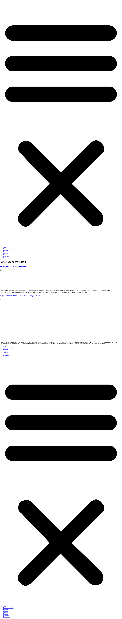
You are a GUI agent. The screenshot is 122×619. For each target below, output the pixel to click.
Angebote (5, 253)
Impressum (6, 256)
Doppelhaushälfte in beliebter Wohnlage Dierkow (21, 296)
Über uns (5, 250)
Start (4, 247)
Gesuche (5, 251)
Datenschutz (6, 257)
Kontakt (5, 254)
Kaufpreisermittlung (8, 248)
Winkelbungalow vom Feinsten (13, 266)
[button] (61, 122)
